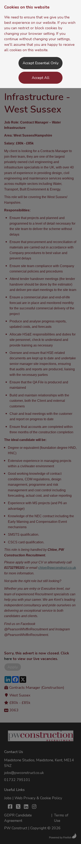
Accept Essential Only (41, 63)
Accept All (40, 77)
